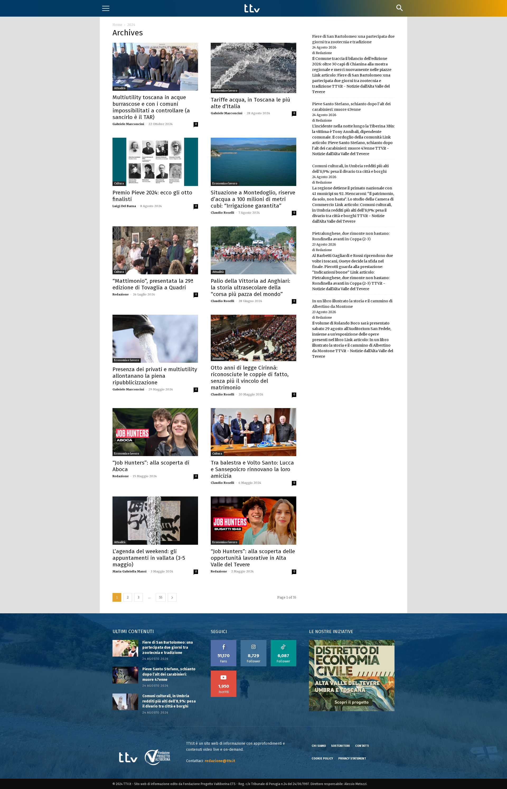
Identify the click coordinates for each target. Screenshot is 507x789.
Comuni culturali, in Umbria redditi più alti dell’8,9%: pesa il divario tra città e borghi (169, 701)
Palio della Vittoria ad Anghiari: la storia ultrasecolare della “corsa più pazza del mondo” (250, 288)
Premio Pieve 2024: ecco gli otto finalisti (152, 196)
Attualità (119, 88)
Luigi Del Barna (124, 206)
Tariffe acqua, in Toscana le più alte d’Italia (250, 103)
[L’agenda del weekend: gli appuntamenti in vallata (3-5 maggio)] (155, 520)
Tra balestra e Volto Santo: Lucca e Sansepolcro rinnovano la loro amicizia (252, 469)
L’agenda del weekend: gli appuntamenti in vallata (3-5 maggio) (148, 558)
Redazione (120, 294)
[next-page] (172, 597)
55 (160, 597)
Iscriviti (223, 672)
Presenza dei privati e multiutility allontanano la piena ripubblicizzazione (154, 376)
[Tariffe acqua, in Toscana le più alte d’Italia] (253, 68)
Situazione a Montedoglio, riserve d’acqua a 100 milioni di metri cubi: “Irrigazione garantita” (253, 199)
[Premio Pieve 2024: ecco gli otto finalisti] (155, 162)
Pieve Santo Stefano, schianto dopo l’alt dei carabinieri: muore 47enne (168, 674)
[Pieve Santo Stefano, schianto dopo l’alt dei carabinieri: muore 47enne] (125, 675)
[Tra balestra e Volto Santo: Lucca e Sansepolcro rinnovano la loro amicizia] (253, 432)
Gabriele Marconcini (128, 124)
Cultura (119, 183)
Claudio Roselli (222, 212)
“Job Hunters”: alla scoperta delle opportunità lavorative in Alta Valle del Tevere (253, 558)
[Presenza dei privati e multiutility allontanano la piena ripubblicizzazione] (155, 339)
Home (117, 25)
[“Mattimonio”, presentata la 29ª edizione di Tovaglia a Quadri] (155, 250)
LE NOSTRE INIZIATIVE (331, 631)
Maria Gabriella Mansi (129, 571)
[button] (399, 7)
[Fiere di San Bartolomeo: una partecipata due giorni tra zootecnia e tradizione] (125, 648)
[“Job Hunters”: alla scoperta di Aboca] (155, 432)
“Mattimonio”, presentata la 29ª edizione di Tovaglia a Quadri (152, 284)
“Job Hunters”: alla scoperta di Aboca (150, 466)
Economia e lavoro (224, 90)
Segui (253, 642)
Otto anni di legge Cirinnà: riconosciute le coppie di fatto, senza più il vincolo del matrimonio (250, 377)
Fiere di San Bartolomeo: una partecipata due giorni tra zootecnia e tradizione (167, 647)
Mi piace (224, 642)
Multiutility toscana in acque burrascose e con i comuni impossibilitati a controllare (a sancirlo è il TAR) (151, 107)
